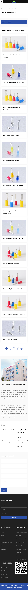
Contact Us (3, 549)
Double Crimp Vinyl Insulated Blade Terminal (12, 109)
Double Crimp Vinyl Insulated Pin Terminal (14, 314)
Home (5, 8)
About (2, 535)
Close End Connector (21, 539)
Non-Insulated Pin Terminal (10, 339)
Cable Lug (18, 535)
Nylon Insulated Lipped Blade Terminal (13, 238)
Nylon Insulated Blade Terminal (11, 160)
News (2, 545)
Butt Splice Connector (21, 532)
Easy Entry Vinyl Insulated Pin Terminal (13, 288)
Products (11, 8)
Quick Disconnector (21, 549)
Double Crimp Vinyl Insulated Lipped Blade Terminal (12, 212)
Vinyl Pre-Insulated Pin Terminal (11, 263)
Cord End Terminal (20, 545)
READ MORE (4, 446)
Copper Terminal (20, 542)
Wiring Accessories (21, 559)
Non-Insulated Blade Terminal (11, 135)
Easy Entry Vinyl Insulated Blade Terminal (13, 82)
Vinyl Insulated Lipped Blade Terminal (13, 185)
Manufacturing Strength (6, 542)
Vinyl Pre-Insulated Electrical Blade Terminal (12, 56)
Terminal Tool (19, 556)
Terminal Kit (19, 552)
